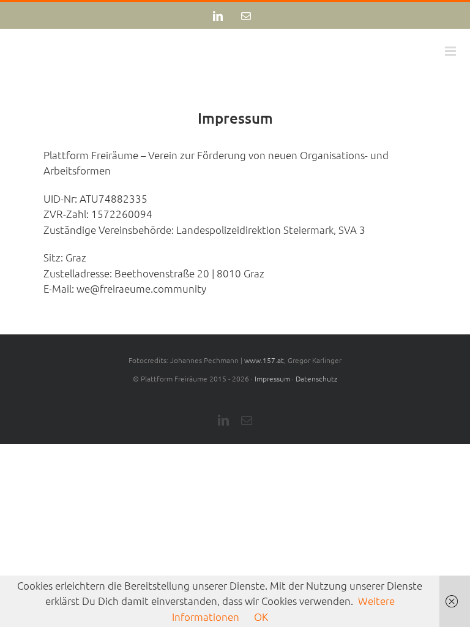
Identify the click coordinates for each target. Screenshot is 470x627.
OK (261, 616)
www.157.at (264, 360)
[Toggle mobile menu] (451, 51)
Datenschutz (316, 378)
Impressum (272, 378)
